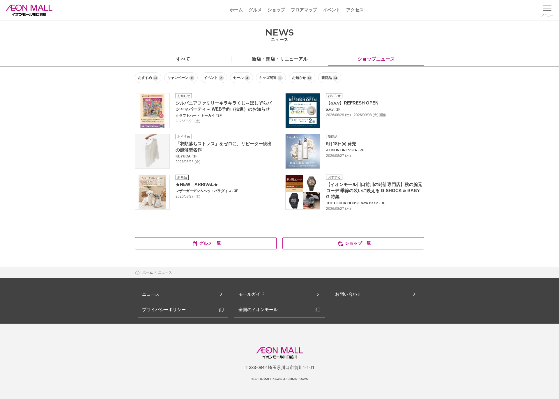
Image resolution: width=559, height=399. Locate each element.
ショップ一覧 (358, 243)
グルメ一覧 (210, 243)
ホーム (148, 272)
